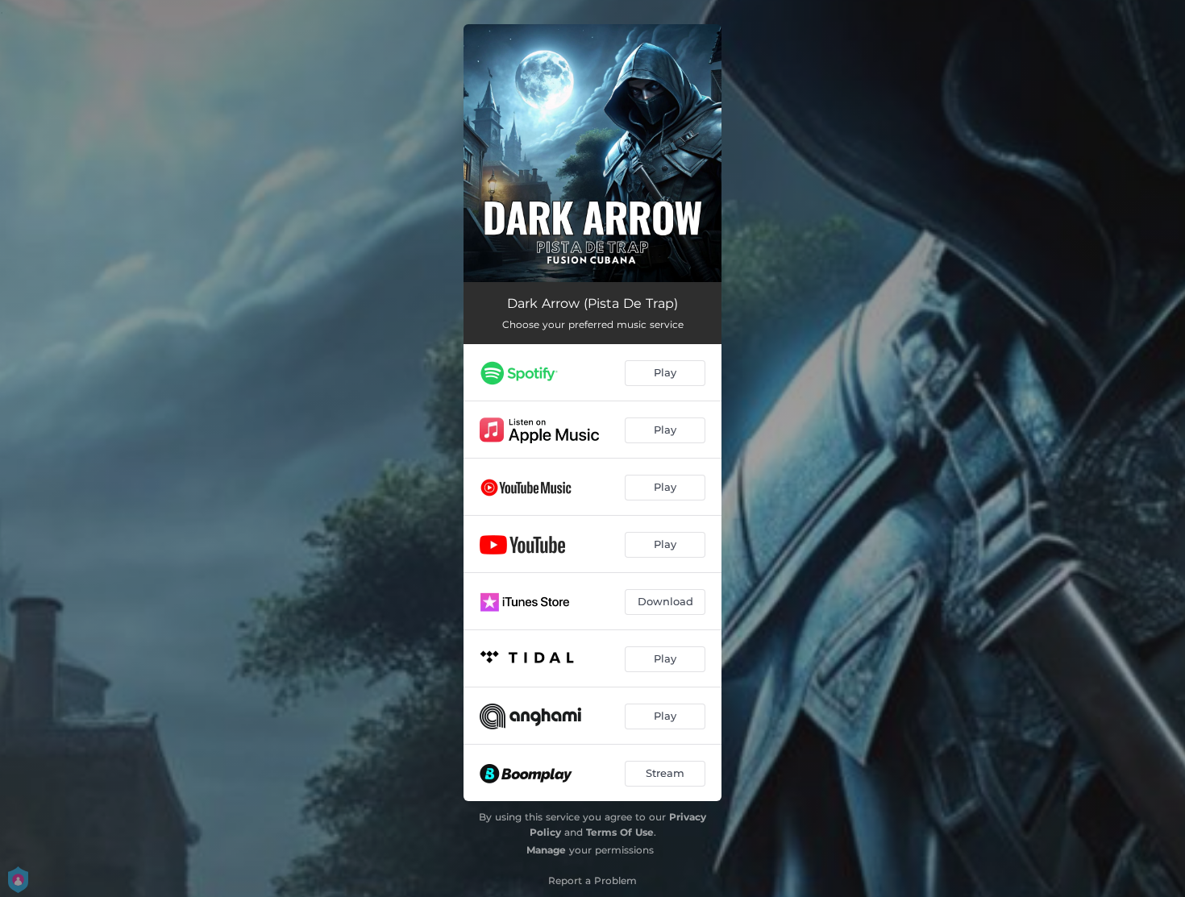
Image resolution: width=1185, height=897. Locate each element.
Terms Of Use (620, 832)
